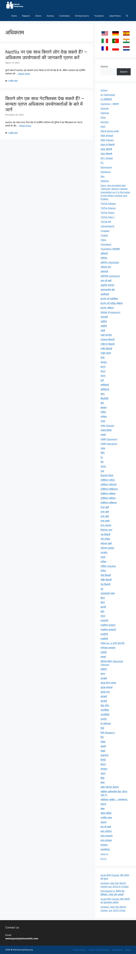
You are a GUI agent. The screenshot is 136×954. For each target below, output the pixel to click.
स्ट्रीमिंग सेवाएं (13, 81)
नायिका (103, 561)
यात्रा (103, 673)
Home (14, 16)
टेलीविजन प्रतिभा (108, 480)
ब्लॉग (102, 611)
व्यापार (103, 773)
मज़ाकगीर (104, 620)
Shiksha (105, 181)
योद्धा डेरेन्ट (105, 705)
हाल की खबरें (106, 826)
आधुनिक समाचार (107, 285)
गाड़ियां (103, 412)
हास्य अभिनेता (106, 831)
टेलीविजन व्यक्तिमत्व (109, 502)
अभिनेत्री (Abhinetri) (110, 276)
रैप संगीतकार (106, 723)
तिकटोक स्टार (106, 530)
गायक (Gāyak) (107, 425)
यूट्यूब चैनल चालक (108, 683)
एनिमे (103, 357)
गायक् (103, 448)
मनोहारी (104, 652)
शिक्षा (102, 778)
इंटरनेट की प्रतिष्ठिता (109, 298)
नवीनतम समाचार (107, 548)
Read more (24, 73)
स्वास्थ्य (103, 822)
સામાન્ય (104, 854)
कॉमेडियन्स (105, 389)
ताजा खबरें (105, 516)
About (128, 949)
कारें (102, 380)
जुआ (102, 471)
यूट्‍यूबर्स (104, 701)
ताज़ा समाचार (106, 525)
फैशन (103, 602)
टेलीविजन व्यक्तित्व (108, 493)
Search (104, 66)
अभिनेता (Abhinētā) (110, 262)
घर (102, 457)
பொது (103, 858)
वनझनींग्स (105, 755)
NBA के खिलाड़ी (107, 144)
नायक (103, 557)
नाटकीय (104, 552)
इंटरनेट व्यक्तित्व (107, 307)
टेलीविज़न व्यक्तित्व (108, 498)
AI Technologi (108, 94)
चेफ (102, 462)
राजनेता (104, 719)
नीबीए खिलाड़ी (106, 579)
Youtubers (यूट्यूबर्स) (110, 249)
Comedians (64, 16)
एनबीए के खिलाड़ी (107, 344)
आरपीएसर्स (105, 294)
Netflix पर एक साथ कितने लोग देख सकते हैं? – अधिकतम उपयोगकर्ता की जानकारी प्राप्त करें (46, 54)
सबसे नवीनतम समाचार (110, 787)
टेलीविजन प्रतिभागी (108, 484)
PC (102, 162)
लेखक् (103, 750)
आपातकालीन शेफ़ (108, 289)
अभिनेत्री (104, 271)
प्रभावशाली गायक (108, 593)
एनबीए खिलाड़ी (106, 348)
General (105, 113)
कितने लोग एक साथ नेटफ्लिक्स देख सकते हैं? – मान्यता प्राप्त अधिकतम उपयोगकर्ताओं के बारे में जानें (44, 104)
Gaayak (105, 108)
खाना (103, 394)
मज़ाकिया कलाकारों (108, 629)
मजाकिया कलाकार (108, 625)
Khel (103, 126)
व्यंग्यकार (104, 769)
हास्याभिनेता (105, 849)
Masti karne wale (110, 131)
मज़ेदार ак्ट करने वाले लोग (113, 643)
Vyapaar (105, 230)
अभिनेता (104, 258)
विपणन (103, 764)
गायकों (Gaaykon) (109, 439)
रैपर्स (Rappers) (108, 732)
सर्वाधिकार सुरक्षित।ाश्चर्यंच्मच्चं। (114, 799)
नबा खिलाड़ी (105, 534)
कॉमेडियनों (105, 385)
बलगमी (103, 607)
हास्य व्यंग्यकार (106, 840)
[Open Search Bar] (127, 16)
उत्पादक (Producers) (110, 312)
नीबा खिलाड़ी (106, 575)
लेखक (103, 741)
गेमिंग (103, 453)
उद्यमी (103, 330)
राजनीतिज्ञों (105, 714)
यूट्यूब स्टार (105, 692)
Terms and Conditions (99, 949)
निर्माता (103, 570)
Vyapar (104, 235)
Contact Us (117, 949)
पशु (102, 589)
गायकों (103, 434)
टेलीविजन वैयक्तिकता (109, 489)
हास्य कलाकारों (106, 836)
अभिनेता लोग (106, 267)
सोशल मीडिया (106, 813)
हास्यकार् (104, 845)
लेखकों (103, 746)
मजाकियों (104, 634)
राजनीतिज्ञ (105, 710)
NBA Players (107, 140)
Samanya (105, 172)
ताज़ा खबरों (105, 521)
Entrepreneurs (82, 16)
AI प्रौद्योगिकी (106, 99)
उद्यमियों (104, 326)
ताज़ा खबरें (105, 507)
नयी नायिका (105, 539)
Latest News (115, 16)
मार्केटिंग (104, 669)
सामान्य (103, 804)
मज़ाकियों (104, 638)
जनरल (103, 466)
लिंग (102, 737)
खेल (102, 403)
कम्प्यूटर (104, 362)
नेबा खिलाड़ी (105, 584)
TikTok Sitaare (108, 203)
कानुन (103, 366)
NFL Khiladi (107, 158)
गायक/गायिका (106, 430)
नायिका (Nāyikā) (108, 566)
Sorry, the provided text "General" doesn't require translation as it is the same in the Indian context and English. (115, 192)
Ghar (103, 117)
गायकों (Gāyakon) (109, 443)
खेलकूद (104, 407)
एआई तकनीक (106, 335)
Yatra (103, 239)
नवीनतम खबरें (106, 543)
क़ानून (103, 371)
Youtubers (99, 16)
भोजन (103, 616)
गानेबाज (104, 416)
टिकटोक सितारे (107, 475)
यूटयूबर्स (104, 678)
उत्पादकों (104, 317)
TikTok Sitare (107, 212)
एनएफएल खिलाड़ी (107, 339)
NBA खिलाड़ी (106, 153)
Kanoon (105, 122)
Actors (38, 16)
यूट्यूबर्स (104, 696)
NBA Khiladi (107, 135)
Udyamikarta (107, 226)
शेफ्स (103, 782)
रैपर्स (102, 728)
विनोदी (103, 760)
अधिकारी (104, 253)
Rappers (26, 16)
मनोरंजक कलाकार (108, 647)
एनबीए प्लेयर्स (106, 353)
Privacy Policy (79, 949)
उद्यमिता (104, 321)
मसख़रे (103, 657)
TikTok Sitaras (108, 208)
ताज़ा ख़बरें (105, 511)
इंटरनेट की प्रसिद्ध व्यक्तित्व (112, 303)
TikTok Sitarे (108, 217)
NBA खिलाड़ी (106, 149)
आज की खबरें (106, 280)
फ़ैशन (103, 598)
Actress (50, 16)
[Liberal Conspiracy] (14, 5)
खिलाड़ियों (104, 398)
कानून (103, 375)
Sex (103, 176)
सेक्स (103, 808)
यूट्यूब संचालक (107, 687)
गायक (103, 421)
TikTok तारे (106, 221)
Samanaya (106, 167)
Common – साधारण (110, 104)
